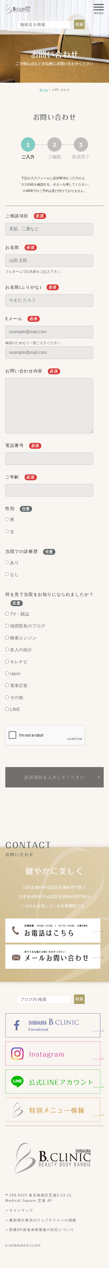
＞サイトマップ (19, 1210)
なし (14, 574)
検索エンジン (23, 638)
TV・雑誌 (19, 614)
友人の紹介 (21, 650)
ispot (15, 673)
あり (14, 562)
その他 (16, 697)
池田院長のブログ (28, 626)
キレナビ (19, 661)
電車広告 (19, 685)
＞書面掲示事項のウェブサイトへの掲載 (40, 1220)
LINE (15, 709)
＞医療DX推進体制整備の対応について (39, 1230)
